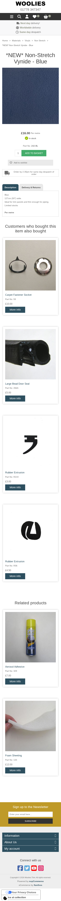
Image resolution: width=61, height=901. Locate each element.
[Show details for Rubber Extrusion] (30, 443)
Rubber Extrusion (14, 472)
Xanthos (38, 885)
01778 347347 (30, 9)
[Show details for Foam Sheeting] (30, 726)
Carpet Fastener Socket (18, 294)
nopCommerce (36, 881)
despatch (30, 32)
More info (15, 309)
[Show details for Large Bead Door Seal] (30, 354)
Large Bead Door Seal (17, 383)
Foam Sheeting (13, 755)
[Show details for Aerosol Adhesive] (30, 637)
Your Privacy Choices (24, 892)
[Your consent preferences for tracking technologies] (5, 898)
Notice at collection (15, 897)
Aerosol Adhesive (14, 666)
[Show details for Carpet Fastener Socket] (30, 265)
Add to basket (34, 153)
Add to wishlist (20, 162)
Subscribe (30, 821)
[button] (11, 17)
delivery (30, 23)
